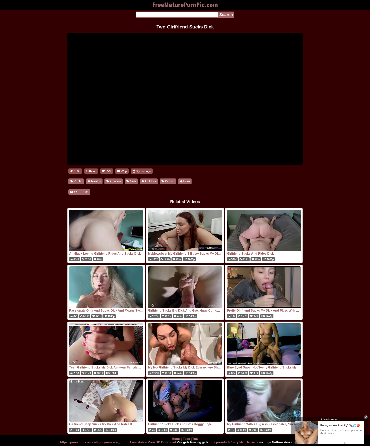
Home (176, 438)
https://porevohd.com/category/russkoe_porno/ (94, 442)
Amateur (115, 181)
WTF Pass (80, 191)
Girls (132, 181)
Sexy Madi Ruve (243, 442)
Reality (95, 181)
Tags (186, 438)
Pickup (169, 181)
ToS (195, 438)
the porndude (220, 442)
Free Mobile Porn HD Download (153, 442)
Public (77, 181)
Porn (186, 181)
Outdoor (150, 181)
